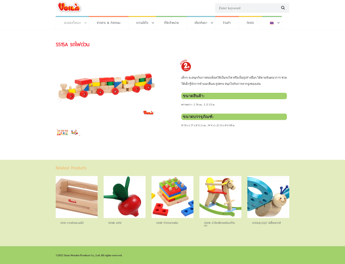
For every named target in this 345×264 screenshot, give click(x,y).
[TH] (272, 23)
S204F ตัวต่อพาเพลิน (167, 223)
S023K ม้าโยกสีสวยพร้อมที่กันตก (219, 224)
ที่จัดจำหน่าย (171, 22)
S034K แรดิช (114, 223)
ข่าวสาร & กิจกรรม (108, 22)
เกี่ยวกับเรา (201, 22)
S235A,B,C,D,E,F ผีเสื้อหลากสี (266, 223)
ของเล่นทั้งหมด (72, 22)
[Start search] (283, 7)
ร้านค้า (227, 22)
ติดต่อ (250, 22)
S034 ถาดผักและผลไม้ (72, 223)
